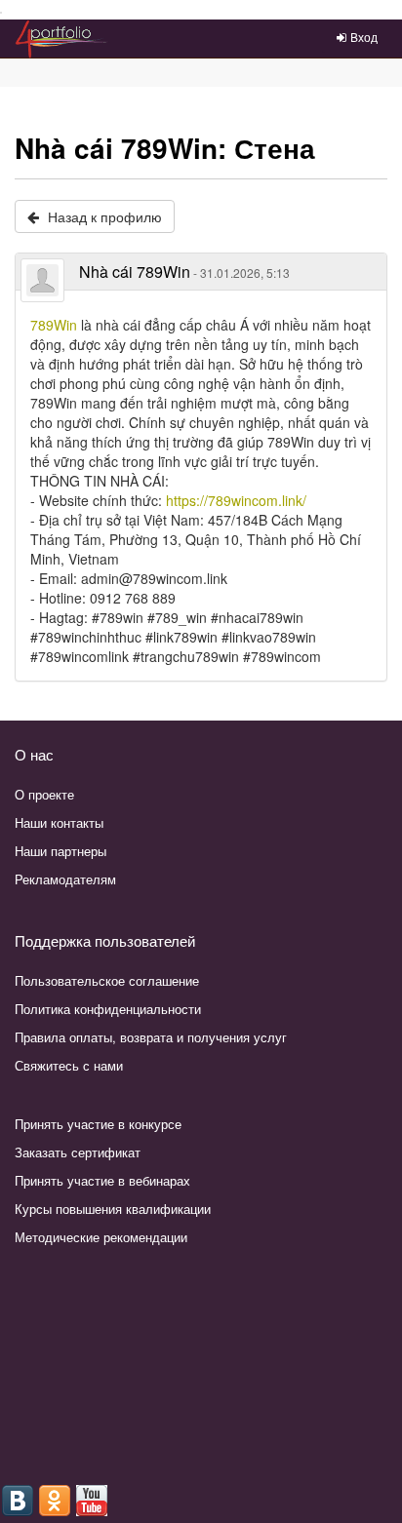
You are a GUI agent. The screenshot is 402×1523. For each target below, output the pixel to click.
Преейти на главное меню (1, 13)
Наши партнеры (60, 850)
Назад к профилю (103, 216)
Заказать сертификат (78, 1152)
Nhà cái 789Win (184, 271)
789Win (53, 324)
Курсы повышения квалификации (113, 1208)
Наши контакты (59, 822)
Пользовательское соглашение (107, 980)
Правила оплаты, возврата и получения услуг (151, 1037)
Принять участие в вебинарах (102, 1180)
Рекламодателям (65, 879)
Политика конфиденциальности (108, 1008)
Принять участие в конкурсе (98, 1123)
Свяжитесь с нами (69, 1065)
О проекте (44, 794)
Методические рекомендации (101, 1237)
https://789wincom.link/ (236, 500)
